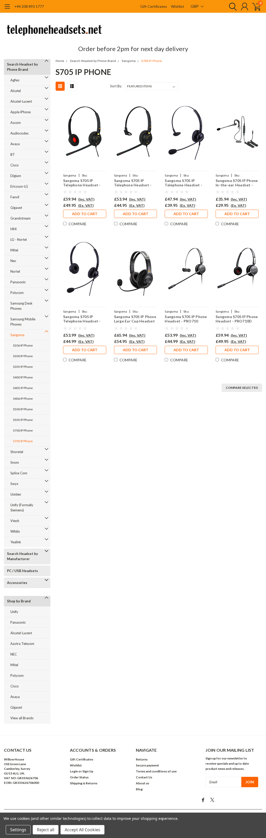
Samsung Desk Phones (21, 306)
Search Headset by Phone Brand (22, 67)
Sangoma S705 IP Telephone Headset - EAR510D (82, 182)
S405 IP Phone (23, 388)
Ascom (15, 123)
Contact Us (144, 777)
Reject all (45, 830)
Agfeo (14, 80)
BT (12, 154)
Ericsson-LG (19, 186)
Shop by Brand (19, 601)
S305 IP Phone (23, 367)
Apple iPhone (20, 112)
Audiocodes (19, 133)
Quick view (85, 132)
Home (60, 61)
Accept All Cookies (82, 830)
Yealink (15, 542)
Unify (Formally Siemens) (21, 507)
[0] (254, 6)
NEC (13, 654)
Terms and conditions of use (156, 771)
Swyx (14, 484)
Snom (14, 462)
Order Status (79, 777)
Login (74, 771)
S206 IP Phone (23, 345)
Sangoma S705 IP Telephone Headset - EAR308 (183, 182)
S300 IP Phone (23, 356)
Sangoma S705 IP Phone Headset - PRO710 (186, 318)
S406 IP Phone (23, 398)
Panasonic (18, 282)
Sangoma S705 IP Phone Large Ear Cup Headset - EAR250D (135, 318)
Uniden (15, 494)
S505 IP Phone (23, 420)
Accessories (17, 583)
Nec (13, 261)
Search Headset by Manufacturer (22, 556)
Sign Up (87, 771)
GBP (195, 6)
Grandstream (20, 218)
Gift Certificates (153, 6)
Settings (18, 830)
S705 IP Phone (23, 441)
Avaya (15, 144)
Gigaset (16, 208)
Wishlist (177, 6)
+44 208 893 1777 (29, 6)
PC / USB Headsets (22, 571)
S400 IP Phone (23, 377)
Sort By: (116, 86)
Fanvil (14, 197)
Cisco (14, 165)
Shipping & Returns (83, 783)
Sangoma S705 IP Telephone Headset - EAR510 (133, 182)
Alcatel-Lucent (21, 101)
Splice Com (18, 473)
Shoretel (16, 452)
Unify (14, 612)
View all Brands (22, 718)
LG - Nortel (18, 239)
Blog (139, 789)
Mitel (14, 250)
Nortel (15, 271)
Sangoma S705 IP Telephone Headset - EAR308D (82, 318)
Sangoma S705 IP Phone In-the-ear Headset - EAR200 (237, 182)
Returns (142, 759)
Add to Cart (84, 214)
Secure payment (147, 765)
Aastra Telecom (22, 644)
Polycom (17, 293)
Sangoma (17, 335)
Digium (15, 176)
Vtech (14, 521)
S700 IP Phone (23, 430)
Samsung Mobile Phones (22, 321)
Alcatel (15, 91)
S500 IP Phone (23, 409)
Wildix (15, 531)
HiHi (13, 229)
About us (142, 783)
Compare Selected (242, 388)
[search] (231, 6)
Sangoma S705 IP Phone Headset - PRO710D (237, 318)
